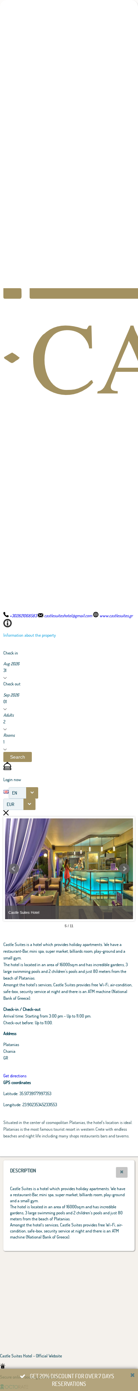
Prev (13, 868)
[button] (17, 757)
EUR (10, 804)
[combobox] (23, 793)
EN (14, 793)
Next (124, 868)
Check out (11, 684)
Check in (10, 653)
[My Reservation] (7, 768)
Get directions (14, 1076)
